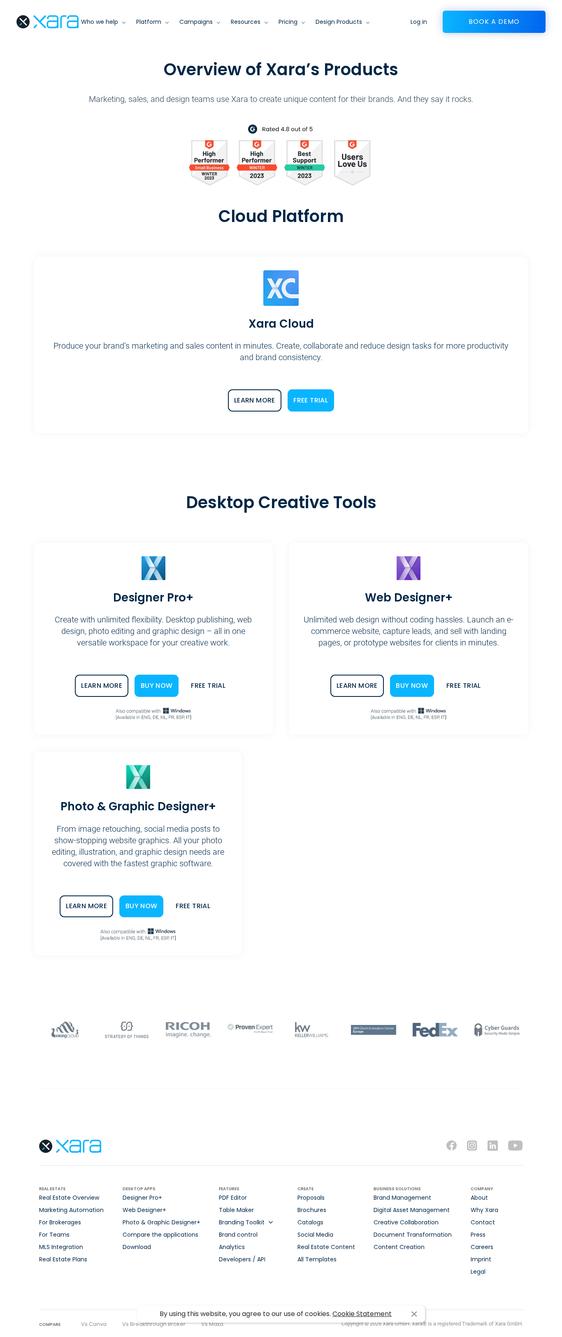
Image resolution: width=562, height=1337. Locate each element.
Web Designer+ (144, 1210)
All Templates (317, 1259)
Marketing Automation (71, 1210)
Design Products (339, 22)
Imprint (481, 1259)
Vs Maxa (212, 1324)
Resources (245, 22)
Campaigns (196, 22)
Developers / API (242, 1259)
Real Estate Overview (69, 1198)
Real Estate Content (326, 1247)
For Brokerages (60, 1222)
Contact (483, 1222)
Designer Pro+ (142, 1198)
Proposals (311, 1198)
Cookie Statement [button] (362, 1313)
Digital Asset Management (412, 1210)
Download (137, 1247)
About (479, 1198)
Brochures (311, 1210)
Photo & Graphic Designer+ (161, 1222)
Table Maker (236, 1210)
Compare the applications (160, 1235)
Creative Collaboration (406, 1222)
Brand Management (402, 1198)
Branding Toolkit (242, 1222)
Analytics (232, 1247)
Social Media (315, 1235)
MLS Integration (61, 1247)
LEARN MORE (254, 400)
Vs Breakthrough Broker (154, 1324)
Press (478, 1235)
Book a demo (494, 21)
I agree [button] (414, 1314)
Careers (482, 1247)
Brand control (238, 1235)
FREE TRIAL (310, 400)
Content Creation (399, 1247)
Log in (419, 22)
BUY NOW (157, 685)
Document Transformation (413, 1235)
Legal (478, 1272)
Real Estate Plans (63, 1259)
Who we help (99, 22)
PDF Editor (233, 1198)
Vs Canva (94, 1324)
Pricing (288, 22)
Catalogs (310, 1222)
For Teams (54, 1235)
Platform (148, 22)
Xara (47, 21)
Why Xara (484, 1210)
